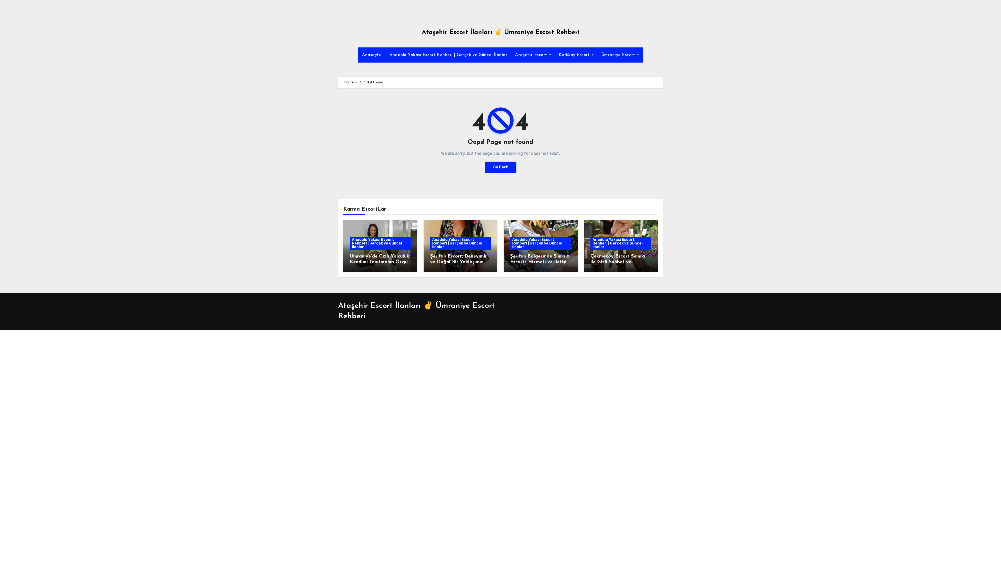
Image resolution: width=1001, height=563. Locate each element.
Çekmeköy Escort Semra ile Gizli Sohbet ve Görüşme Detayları (617, 262)
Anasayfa (372, 55)
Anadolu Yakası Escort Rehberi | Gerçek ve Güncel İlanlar (448, 55)
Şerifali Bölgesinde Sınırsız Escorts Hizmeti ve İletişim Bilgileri (540, 262)
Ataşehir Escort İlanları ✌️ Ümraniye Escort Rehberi (500, 32)
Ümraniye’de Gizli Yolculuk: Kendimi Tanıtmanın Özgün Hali (380, 262)
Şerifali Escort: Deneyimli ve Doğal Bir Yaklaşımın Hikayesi (458, 262)
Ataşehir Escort (531, 55)
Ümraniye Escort (619, 55)
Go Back (500, 167)
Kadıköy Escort (575, 55)
